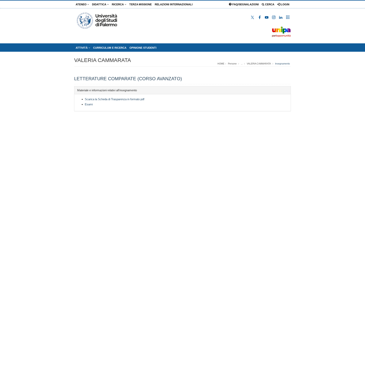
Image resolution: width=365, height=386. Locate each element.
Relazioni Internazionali (174, 4)
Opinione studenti (142, 47)
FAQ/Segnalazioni (245, 4)
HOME (220, 63)
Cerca (269, 4)
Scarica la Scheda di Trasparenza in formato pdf (114, 99)
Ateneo (81, 4)
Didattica (99, 4)
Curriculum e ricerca (109, 47)
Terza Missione (140, 4)
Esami (89, 104)
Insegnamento (282, 63)
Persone (232, 63)
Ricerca (118, 4)
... (242, 63)
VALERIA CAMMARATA (102, 60)
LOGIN (284, 4)
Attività (82, 47)
